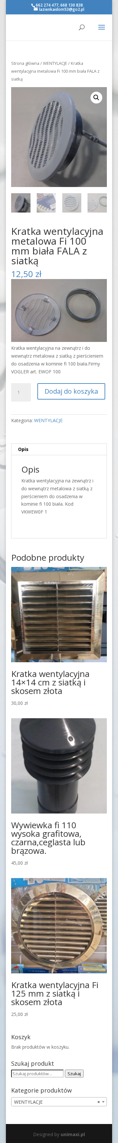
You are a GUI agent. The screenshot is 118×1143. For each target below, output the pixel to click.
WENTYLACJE (55, 63)
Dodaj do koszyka (71, 391)
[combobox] (59, 1101)
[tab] (59, 449)
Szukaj (74, 1074)
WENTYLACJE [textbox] (57, 1102)
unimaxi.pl (73, 1134)
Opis (23, 449)
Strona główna (25, 63)
